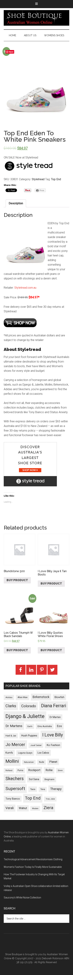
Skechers (14, 778)
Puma (20, 770)
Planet (53, 761)
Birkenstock (41, 697)
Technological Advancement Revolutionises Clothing (33, 859)
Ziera (48, 807)
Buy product (17, 580)
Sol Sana (34, 779)
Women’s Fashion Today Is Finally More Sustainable (33, 867)
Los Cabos (43, 752)
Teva (42, 789)
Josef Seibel (35, 745)
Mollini (12, 761)
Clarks (10, 706)
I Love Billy (52, 734)
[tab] (16, 203)
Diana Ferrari (53, 705)
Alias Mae (22, 697)
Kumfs (9, 752)
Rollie (49, 770)
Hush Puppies (29, 735)
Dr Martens (13, 726)
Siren (60, 770)
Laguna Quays (25, 752)
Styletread (38, 179)
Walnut (23, 808)
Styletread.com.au (25, 287)
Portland (8, 770)
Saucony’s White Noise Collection (22, 897)
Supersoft (15, 788)
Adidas (8, 697)
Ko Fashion (53, 745)
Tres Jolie (50, 799)
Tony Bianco (12, 798)
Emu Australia (45, 726)
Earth (29, 726)
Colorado (28, 706)
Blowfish (59, 697)
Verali (9, 808)
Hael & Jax (10, 735)
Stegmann (49, 779)
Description (16, 203)
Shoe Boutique (36, 18)
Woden (35, 808)
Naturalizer (29, 762)
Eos (59, 726)
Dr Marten (55, 717)
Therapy (56, 789)
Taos (32, 789)
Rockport (34, 770)
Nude (41, 762)
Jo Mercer (15, 744)
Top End (56, 179)
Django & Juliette (24, 716)
